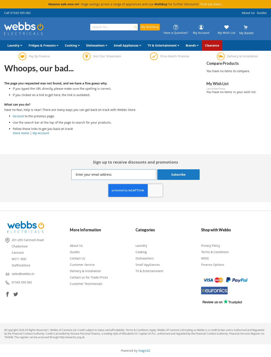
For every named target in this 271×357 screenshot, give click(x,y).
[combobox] (114, 27)
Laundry (141, 246)
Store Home (21, 133)
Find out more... (211, 4)
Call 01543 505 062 (17, 13)
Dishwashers (145, 258)
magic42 (144, 351)
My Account (41, 133)
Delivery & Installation (85, 271)
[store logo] (23, 28)
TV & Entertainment (149, 271)
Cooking (141, 252)
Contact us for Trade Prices (89, 277)
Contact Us (77, 258)
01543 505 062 (22, 282)
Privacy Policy (210, 246)
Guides (262, 13)
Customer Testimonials (86, 284)
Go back (18, 116)
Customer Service (82, 265)
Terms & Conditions (215, 252)
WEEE (205, 258)
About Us (248, 13)
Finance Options (212, 265)
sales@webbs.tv (23, 274)
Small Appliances (148, 265)
